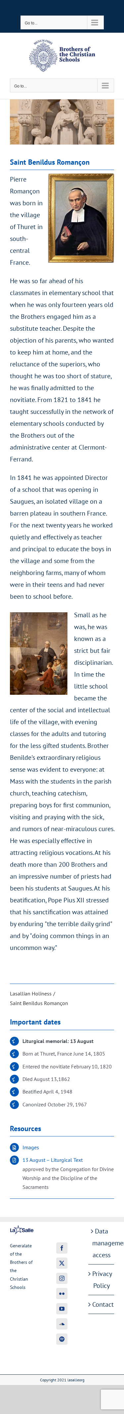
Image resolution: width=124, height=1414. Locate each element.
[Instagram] (61, 1278)
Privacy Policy (101, 1279)
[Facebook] (61, 1248)
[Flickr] (61, 1293)
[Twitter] (61, 1263)
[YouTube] (61, 1308)
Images (30, 1147)
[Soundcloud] (61, 1324)
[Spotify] (61, 1339)
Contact (101, 1304)
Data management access (101, 1243)
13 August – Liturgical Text (52, 1160)
